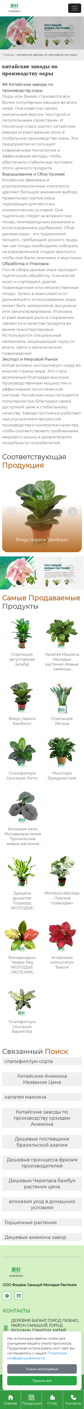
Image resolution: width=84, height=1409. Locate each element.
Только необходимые (42, 1369)
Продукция (31, 1399)
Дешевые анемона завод (35, 1237)
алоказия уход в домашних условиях (42, 1204)
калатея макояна (25, 1097)
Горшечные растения (31, 1222)
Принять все (42, 1381)
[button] (72, 511)
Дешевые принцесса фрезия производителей (42, 1163)
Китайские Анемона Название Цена (42, 1079)
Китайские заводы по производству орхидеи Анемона (42, 1118)
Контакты (73, 1399)
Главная (8, 54)
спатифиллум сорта (29, 1061)
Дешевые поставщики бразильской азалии (42, 1142)
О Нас (52, 1399)
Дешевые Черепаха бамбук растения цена (42, 1183)
